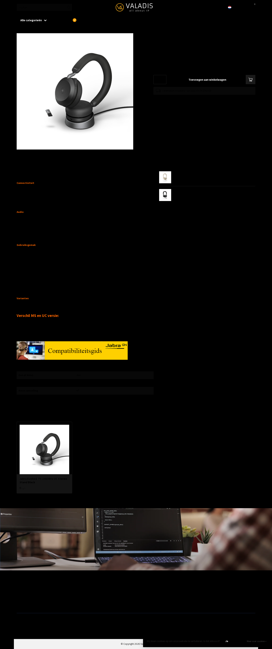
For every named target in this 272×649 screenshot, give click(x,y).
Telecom (81, 592)
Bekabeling (22, 592)
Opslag (141, 604)
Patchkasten (143, 586)
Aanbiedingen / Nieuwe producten (35, 586)
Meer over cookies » (256, 641)
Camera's (142, 598)
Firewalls (21, 598)
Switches (21, 604)
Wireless (81, 586)
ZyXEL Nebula (84, 598)
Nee (239, 641)
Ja (226, 641)
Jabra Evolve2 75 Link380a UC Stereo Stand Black (43, 480)
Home (20, 29)
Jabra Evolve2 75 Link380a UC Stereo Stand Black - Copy (58, 29)
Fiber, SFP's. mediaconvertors (92, 604)
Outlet (201, 586)
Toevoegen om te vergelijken (167, 98)
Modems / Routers (147, 592)
